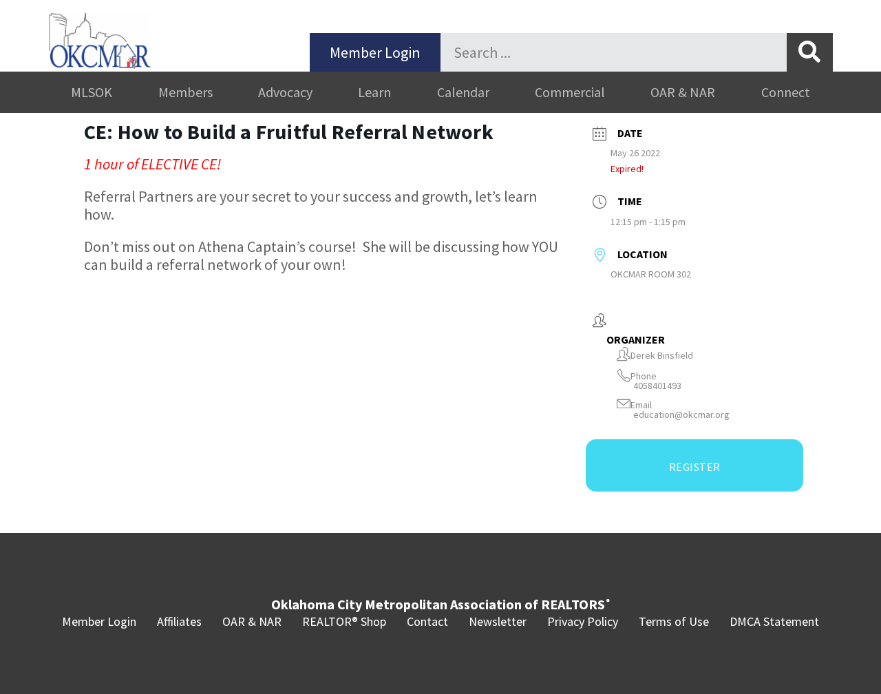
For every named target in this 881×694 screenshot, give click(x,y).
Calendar (463, 92)
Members (185, 92)
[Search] (810, 52)
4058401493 (657, 386)
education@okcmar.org (681, 415)
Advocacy (285, 92)
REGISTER (695, 467)
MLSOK (91, 92)
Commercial (570, 92)
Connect (785, 92)
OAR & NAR (682, 92)
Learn (374, 92)
